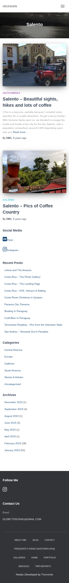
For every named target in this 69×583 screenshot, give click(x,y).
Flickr (10, 240)
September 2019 (13, 409)
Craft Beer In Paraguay (17, 318)
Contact (50, 540)
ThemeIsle (47, 574)
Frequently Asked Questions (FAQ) (34, 549)
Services (23, 566)
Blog (36, 540)
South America (11, 93)
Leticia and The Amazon (17, 270)
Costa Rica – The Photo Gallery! (22, 276)
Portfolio (50, 557)
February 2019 (12, 443)
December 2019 (13, 402)
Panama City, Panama (16, 304)
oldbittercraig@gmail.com (22, 519)
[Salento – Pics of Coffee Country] (34, 171)
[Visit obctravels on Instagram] (5, 490)
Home (34, 557)
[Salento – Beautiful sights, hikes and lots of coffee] (34, 65)
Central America (13, 349)
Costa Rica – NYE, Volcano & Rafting (25, 290)
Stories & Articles (13, 377)
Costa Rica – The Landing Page (22, 283)
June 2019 (10, 422)
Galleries (9, 200)
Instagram (12, 250)
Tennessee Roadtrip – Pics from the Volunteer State (33, 324)
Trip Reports (43, 566)
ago (19, 137)
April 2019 (10, 436)
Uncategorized (12, 384)
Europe (8, 356)
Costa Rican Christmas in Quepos (23, 297)
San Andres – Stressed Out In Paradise (26, 331)
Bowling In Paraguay (15, 311)
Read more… (20, 132)
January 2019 (12, 450)
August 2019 (11, 416)
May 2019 (10, 429)
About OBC (20, 540)
